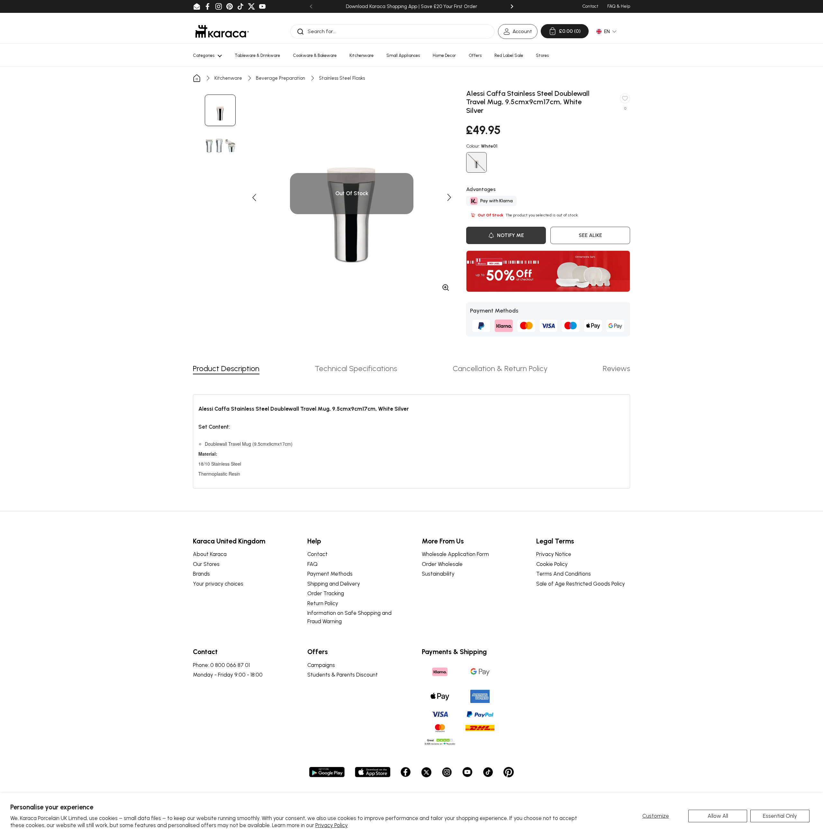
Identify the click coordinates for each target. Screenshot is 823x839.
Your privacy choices (218, 583)
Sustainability (438, 573)
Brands (201, 573)
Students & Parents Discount (342, 674)
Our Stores (206, 564)
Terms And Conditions (563, 573)
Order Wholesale (442, 564)
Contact (317, 554)
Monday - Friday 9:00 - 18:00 (228, 674)
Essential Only (780, 816)
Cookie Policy (552, 564)
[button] (254, 197)
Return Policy (322, 603)
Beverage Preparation (280, 78)
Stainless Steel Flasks (342, 78)
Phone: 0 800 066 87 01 (221, 665)
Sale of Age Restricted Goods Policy (580, 583)
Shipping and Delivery (333, 583)
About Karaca (210, 554)
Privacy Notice (553, 554)
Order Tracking (325, 593)
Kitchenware (228, 78)
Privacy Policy (331, 825)
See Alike (590, 235)
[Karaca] (222, 31)
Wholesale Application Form (455, 554)
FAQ (312, 564)
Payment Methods (330, 573)
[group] (220, 110)
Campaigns (321, 665)
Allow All (718, 816)
